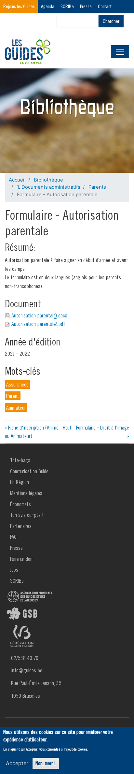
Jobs (14, 570)
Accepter (17, 763)
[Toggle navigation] (120, 51)
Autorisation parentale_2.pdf (38, 323)
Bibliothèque (48, 180)
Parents (97, 187)
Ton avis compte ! (27, 515)
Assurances (17, 384)
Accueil (17, 180)
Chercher (111, 21)
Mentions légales (26, 493)
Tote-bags (20, 460)
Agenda (47, 6)
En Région (19, 482)
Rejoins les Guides (19, 6)
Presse (86, 6)
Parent (12, 395)
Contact (105, 6)
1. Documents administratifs (48, 187)
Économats (20, 504)
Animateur (16, 407)
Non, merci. (45, 763)
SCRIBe (67, 6)
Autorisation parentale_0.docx (39, 315)
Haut (67, 427)
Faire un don (21, 559)
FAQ (13, 537)
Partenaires (21, 526)
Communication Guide (29, 471)
